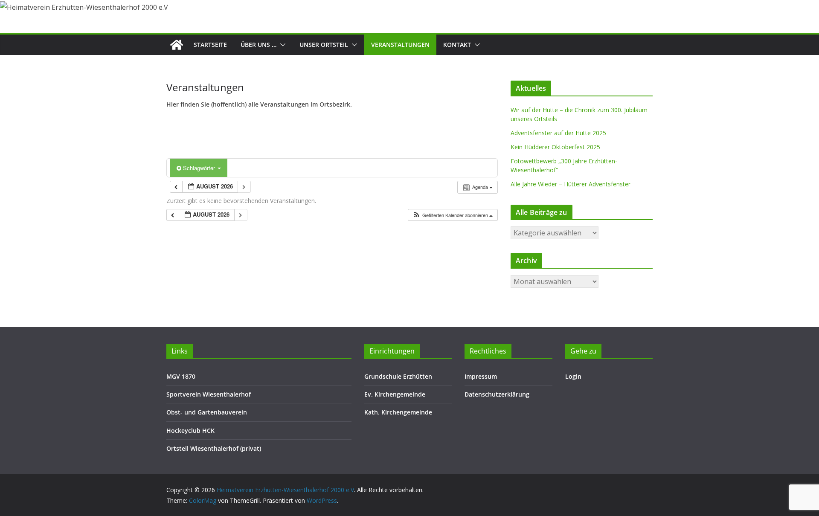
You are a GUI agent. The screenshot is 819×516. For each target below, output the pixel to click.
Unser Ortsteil (323, 45)
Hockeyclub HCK (190, 430)
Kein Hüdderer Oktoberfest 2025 (555, 147)
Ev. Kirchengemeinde (394, 394)
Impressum (481, 376)
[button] (281, 45)
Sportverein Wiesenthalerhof (208, 394)
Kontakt (457, 45)
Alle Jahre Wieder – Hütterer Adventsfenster (570, 184)
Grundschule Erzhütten (398, 376)
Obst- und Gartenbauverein (206, 412)
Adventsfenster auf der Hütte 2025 (558, 133)
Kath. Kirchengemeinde (398, 412)
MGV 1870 (180, 376)
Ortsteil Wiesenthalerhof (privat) (213, 448)
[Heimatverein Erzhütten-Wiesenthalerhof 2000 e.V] (176, 45)
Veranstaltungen (400, 45)
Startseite (210, 45)
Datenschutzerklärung (497, 394)
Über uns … (258, 45)
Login (573, 376)
